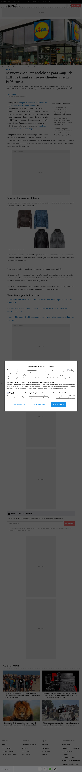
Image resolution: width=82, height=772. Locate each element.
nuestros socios (32, 370)
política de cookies (54, 378)
